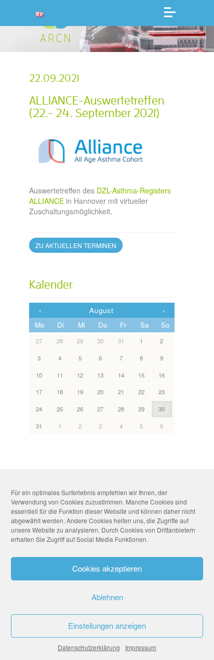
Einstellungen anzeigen (107, 625)
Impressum (140, 647)
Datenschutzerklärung (89, 647)
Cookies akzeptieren (107, 568)
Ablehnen (107, 596)
